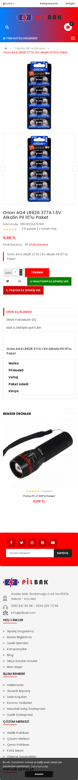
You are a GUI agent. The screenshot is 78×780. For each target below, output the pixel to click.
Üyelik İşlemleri (17, 643)
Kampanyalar (17, 649)
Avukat (63, 541)
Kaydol (63, 553)
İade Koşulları (17, 697)
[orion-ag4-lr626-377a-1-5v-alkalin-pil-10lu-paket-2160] (39, 168)
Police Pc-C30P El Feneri (39, 496)
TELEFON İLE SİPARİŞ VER (24, 290)
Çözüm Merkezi (18, 739)
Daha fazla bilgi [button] (39, 766)
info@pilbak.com (23, 613)
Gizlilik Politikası (18, 733)
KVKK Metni (15, 750)
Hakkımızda (15, 685)
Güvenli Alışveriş (18, 691)
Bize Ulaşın (14, 667)
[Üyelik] (13, 3)
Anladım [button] (39, 774)
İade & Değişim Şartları (23, 328)
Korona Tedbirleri (19, 703)
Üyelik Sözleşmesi (20, 715)
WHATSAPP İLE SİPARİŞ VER (50, 281)
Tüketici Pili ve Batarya (29, 48)
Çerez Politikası (18, 745)
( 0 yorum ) (30, 229)
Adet (8, 273)
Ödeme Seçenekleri (21, 756)
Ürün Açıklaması (19, 312)
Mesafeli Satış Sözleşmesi (26, 709)
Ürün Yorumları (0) (21, 320)
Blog (10, 655)
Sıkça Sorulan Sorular (22, 661)
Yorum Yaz (49, 229)
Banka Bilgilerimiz (19, 637)
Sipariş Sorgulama (20, 631)
